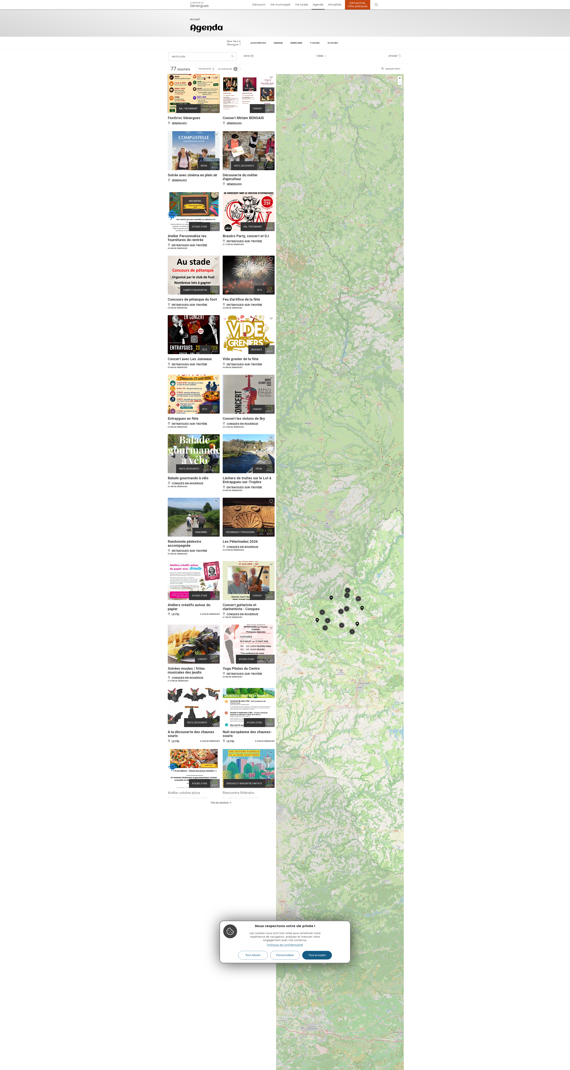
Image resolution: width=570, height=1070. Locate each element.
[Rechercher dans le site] (376, 5)
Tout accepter (317, 955)
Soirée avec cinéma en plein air (192, 175)
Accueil (195, 19)
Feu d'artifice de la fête (241, 299)
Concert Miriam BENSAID (243, 118)
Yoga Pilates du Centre (241, 668)
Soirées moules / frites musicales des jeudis (186, 670)
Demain (278, 43)
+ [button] (400, 78)
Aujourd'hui (258, 43)
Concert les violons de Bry (244, 418)
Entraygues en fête (183, 418)
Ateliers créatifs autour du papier (189, 607)
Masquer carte (392, 69)
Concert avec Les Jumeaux (190, 359)
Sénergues (199, 5)
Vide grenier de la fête (240, 359)
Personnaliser (285, 955)
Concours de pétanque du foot (192, 299)
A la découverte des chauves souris (191, 734)
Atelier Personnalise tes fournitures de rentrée (187, 238)
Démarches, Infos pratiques (358, 4)
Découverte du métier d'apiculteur (240, 177)
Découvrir (258, 4)
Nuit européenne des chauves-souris (247, 734)
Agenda (318, 4)
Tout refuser (253, 955)
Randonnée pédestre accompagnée (184, 543)
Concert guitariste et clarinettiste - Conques (241, 607)
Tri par (204, 69)
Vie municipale (280, 4)
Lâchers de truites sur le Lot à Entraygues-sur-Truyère (247, 480)
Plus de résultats (220, 802)
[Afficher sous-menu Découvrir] (266, 5)
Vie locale (301, 4)
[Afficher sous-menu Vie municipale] (291, 5)
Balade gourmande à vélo (188, 478)
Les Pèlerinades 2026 (240, 541)
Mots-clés (178, 57)
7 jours (315, 43)
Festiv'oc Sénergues (184, 118)
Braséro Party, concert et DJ (246, 236)
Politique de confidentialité (285, 944)
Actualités (334, 4)
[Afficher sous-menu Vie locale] (309, 5)
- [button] (399, 82)
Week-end (296, 43)
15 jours (332, 43)
